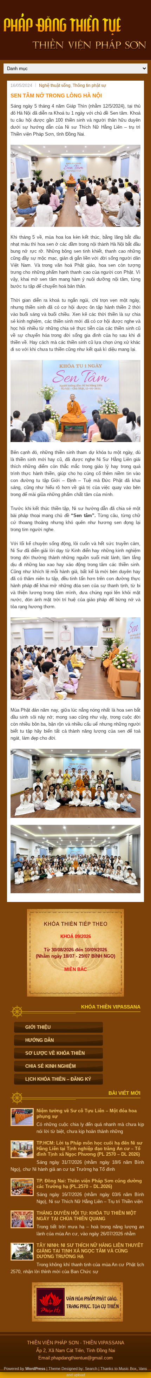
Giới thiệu (38, 1027)
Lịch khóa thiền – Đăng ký (58, 1079)
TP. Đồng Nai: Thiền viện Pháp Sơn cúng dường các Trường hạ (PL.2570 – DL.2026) (89, 1183)
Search (91, 1368)
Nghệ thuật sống (55, 85)
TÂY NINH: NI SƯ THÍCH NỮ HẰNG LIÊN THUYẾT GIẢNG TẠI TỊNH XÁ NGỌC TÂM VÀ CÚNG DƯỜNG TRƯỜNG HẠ (90, 1251)
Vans (143, 1368)
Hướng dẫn (39, 1040)
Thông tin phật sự (89, 85)
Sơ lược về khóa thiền (55, 1053)
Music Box (128, 1368)
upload (79, 1375)
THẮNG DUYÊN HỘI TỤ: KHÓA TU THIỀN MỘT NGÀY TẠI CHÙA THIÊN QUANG (86, 1215)
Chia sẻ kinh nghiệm (50, 1066)
